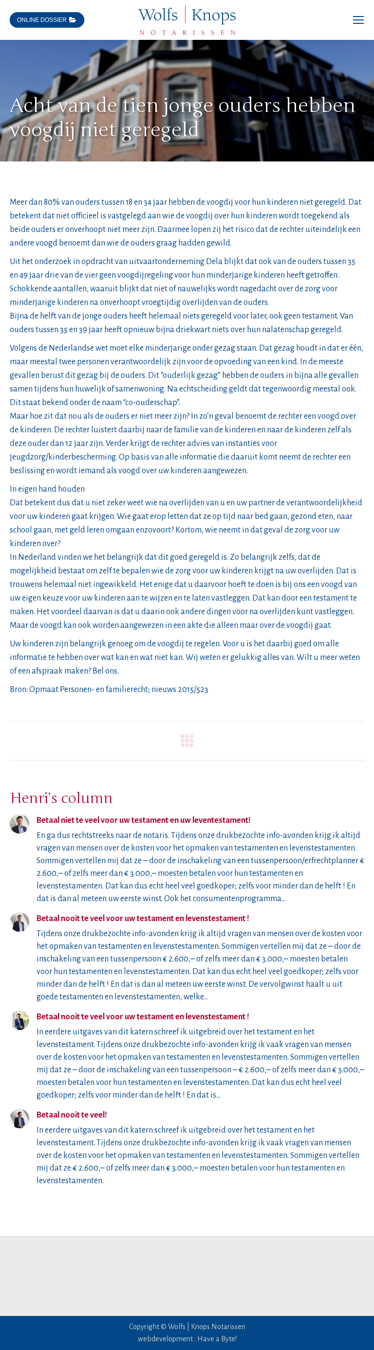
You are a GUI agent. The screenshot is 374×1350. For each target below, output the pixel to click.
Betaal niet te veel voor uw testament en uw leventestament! (144, 820)
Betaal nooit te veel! (72, 1115)
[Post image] (19, 824)
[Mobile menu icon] (358, 20)
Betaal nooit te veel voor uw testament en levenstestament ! (143, 918)
